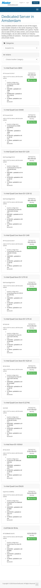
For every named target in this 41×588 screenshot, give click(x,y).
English (22, 2)
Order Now (32, 80)
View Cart (35, 2)
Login (27, 2)
